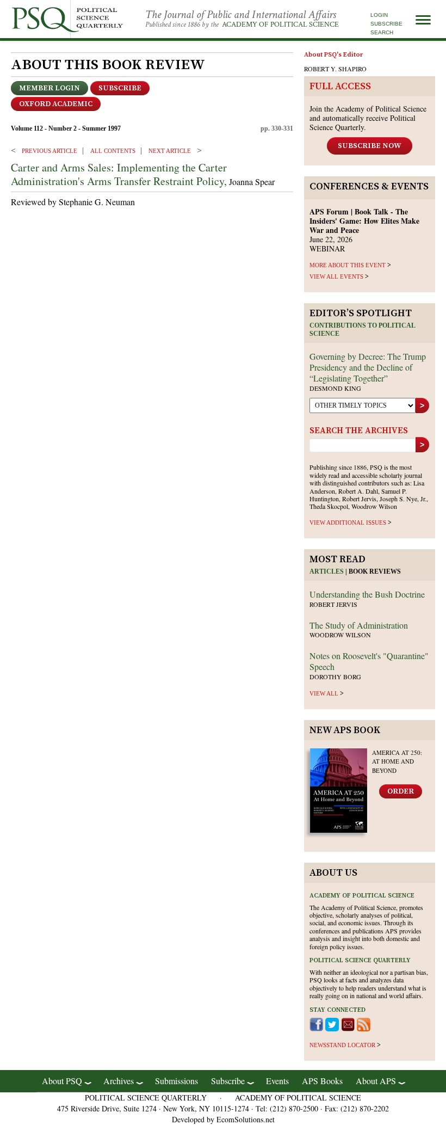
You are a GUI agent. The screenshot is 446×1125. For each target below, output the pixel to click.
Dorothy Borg (335, 676)
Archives (118, 1080)
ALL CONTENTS (112, 150)
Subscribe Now (369, 146)
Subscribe (386, 24)
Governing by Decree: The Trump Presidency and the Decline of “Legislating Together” (367, 367)
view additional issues (347, 522)
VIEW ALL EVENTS (336, 276)
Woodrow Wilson (340, 634)
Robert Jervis (333, 604)
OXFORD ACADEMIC (55, 104)
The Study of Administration (358, 625)
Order (400, 791)
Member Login (49, 88)
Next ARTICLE (169, 150)
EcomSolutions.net (245, 1119)
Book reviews (375, 571)
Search (381, 32)
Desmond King (335, 388)
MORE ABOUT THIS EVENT (347, 265)
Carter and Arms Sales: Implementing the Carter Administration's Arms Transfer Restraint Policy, (119, 174)
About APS (376, 1080)
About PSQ (62, 1080)
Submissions (176, 1080)
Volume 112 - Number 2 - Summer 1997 (66, 128)
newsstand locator (342, 1045)
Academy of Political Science (280, 24)
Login (379, 15)
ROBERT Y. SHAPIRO (335, 68)
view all (323, 693)
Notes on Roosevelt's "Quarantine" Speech (369, 661)
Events (277, 1080)
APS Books (322, 1080)
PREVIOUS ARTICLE (49, 150)
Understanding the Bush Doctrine (367, 594)
